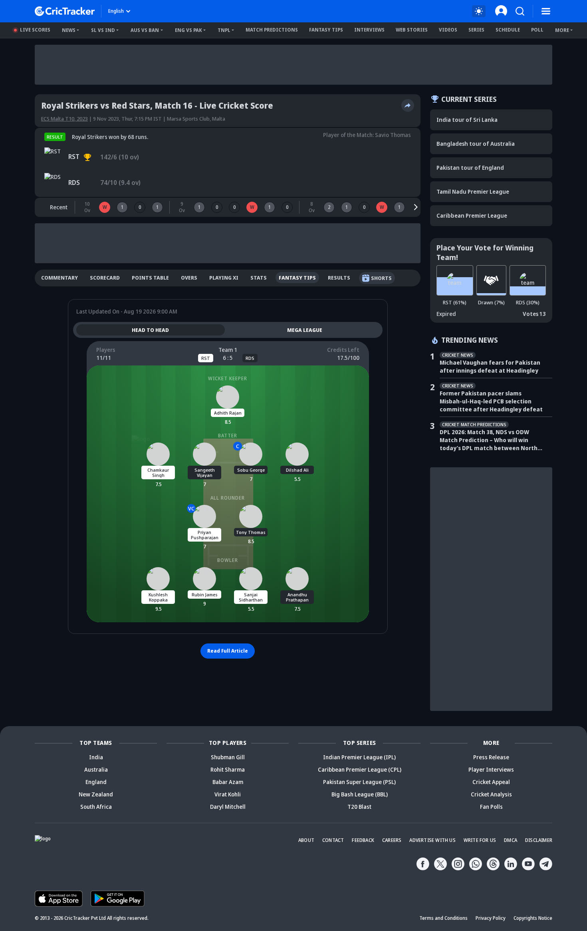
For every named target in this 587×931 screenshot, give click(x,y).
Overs (189, 277)
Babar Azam (227, 782)
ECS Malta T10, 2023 (64, 118)
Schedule (508, 29)
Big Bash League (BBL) (359, 794)
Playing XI (223, 277)
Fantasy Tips (326, 29)
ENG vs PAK (188, 30)
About (306, 840)
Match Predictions (272, 29)
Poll (537, 29)
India (96, 757)
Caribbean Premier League (471, 215)
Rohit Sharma (227, 769)
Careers (391, 840)
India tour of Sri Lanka (467, 119)
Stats (258, 277)
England (96, 782)
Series (476, 29)
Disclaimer (538, 840)
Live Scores (35, 29)
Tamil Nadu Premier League (472, 191)
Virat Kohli (227, 794)
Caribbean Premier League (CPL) (359, 769)
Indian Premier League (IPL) (359, 757)
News (68, 30)
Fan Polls (491, 806)
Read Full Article (227, 650)
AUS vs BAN (145, 30)
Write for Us (480, 840)
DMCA (510, 840)
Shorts (381, 278)
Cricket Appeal (491, 782)
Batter (227, 435)
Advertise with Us (432, 840)
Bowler (227, 560)
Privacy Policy (491, 918)
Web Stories (412, 29)
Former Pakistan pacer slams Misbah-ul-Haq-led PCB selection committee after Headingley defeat (491, 401)
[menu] (545, 11)
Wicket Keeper (227, 378)
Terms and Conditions (443, 918)
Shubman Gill (228, 757)
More (562, 30)
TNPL (224, 30)
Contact (333, 840)
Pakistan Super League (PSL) (359, 782)
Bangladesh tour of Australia (475, 143)
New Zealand (96, 794)
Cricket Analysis (491, 794)
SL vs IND (103, 30)
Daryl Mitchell (228, 806)
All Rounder (227, 497)
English (116, 11)
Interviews (369, 29)
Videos (448, 29)
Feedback (363, 840)
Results (339, 277)
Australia (96, 769)
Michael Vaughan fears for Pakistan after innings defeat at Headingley (490, 366)
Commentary (59, 277)
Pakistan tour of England (470, 167)
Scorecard (105, 277)
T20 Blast (359, 806)
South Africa (96, 806)
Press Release (491, 757)
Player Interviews (491, 769)
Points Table (150, 277)
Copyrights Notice (533, 918)
